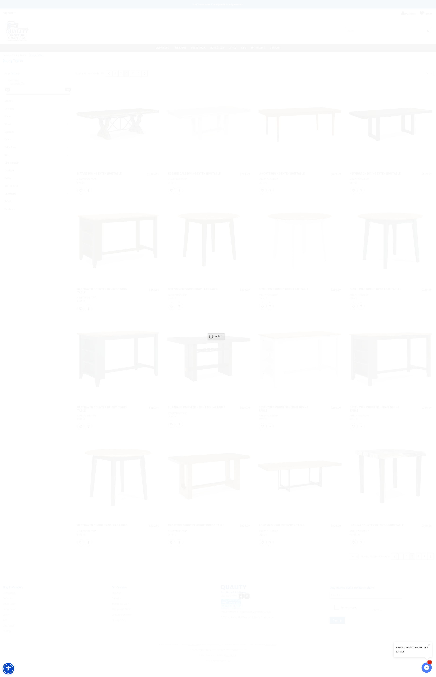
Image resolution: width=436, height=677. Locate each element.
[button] (8, 669)
